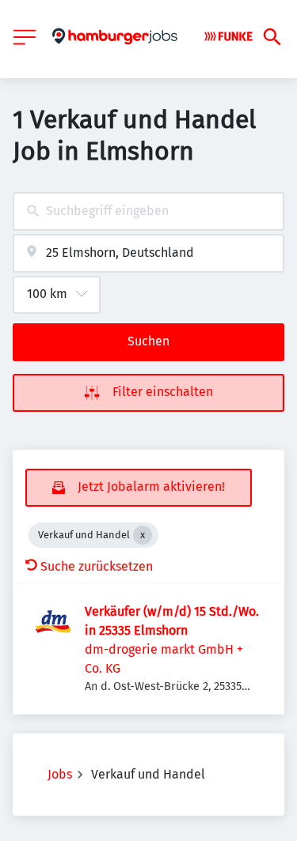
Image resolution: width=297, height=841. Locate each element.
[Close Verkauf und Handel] (142, 535)
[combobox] (148, 211)
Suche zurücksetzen (96, 566)
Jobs (60, 774)
